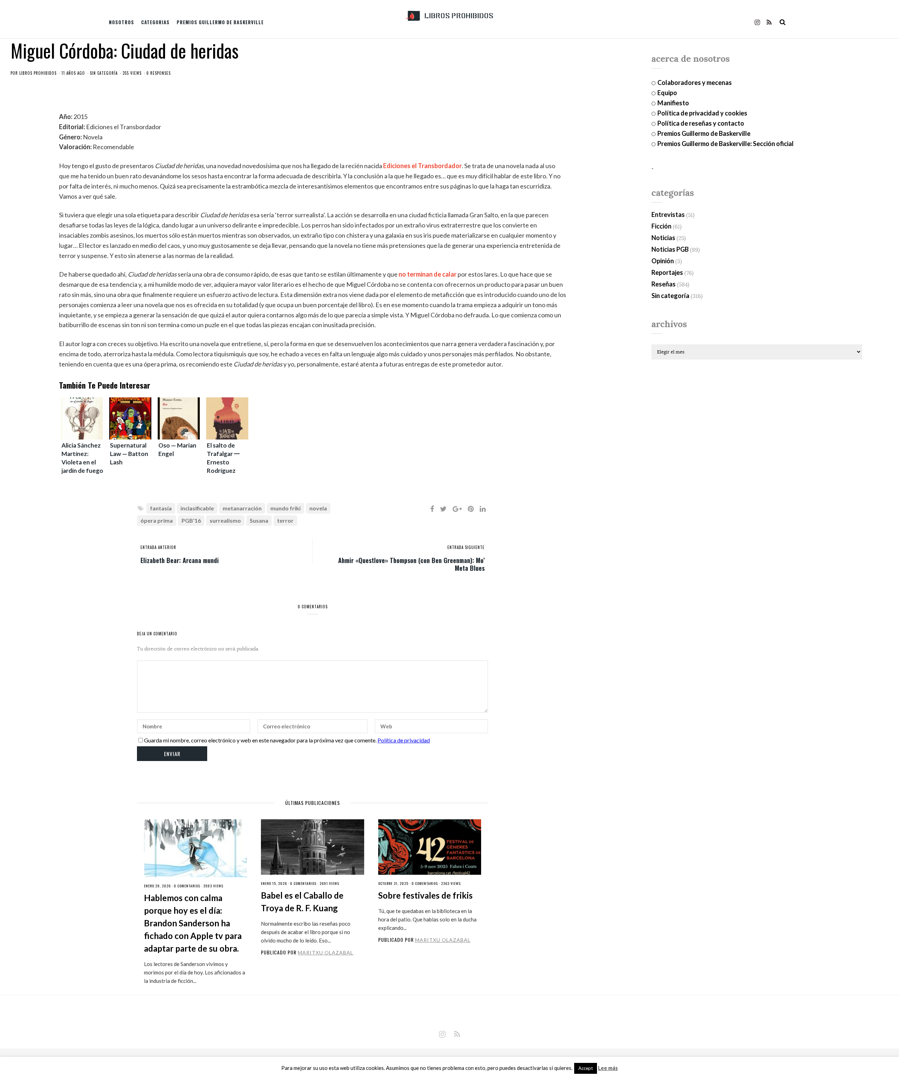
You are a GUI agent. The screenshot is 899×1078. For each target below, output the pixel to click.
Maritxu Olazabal (325, 952)
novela (318, 508)
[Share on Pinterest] (470, 508)
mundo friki (285, 508)
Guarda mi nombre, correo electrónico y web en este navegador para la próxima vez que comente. (260, 740)
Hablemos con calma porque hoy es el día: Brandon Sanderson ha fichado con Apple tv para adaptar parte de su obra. (193, 923)
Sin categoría (104, 73)
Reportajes (667, 272)
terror (285, 520)
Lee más (608, 1068)
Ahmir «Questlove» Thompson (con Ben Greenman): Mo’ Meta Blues (411, 564)
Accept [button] (585, 1068)
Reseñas (663, 284)
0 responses (158, 73)
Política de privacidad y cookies (702, 113)
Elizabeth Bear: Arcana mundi (179, 560)
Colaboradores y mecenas (694, 82)
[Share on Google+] (457, 508)
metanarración (242, 508)
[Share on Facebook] (432, 508)
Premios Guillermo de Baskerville (220, 22)
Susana (259, 520)
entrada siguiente (466, 547)
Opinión (662, 261)
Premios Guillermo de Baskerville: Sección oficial (725, 143)
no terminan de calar (428, 274)
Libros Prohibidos (38, 73)
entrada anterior (158, 547)
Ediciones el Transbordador (422, 166)
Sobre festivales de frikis (425, 895)
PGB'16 (191, 520)
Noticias (663, 238)
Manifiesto (673, 103)
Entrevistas (668, 214)
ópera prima (156, 520)
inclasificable (197, 508)
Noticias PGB (670, 249)
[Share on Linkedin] (482, 508)
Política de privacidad (404, 740)
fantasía (161, 508)
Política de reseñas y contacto (700, 123)
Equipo (667, 93)
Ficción (661, 226)
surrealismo (225, 520)
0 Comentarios (187, 885)
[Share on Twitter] (443, 508)
